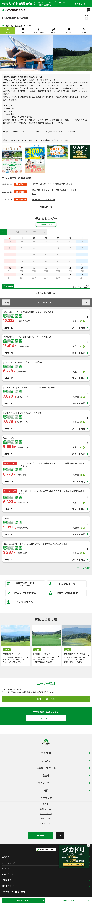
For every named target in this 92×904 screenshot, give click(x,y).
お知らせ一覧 (46, 206)
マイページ (46, 718)
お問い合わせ (7, 874)
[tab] (3, 232)
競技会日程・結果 (25, 583)
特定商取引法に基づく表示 (13, 892)
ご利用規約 (6, 880)
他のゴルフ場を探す (67, 593)
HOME (40, 835)
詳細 (80, 3)
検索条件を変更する (25, 593)
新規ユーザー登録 (46, 699)
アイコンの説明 (83, 568)
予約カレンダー (23, 900)
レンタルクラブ (67, 584)
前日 (7, 302)
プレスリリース (8, 862)
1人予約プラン (25, 602)
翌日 (85, 302)
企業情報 (5, 856)
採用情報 (5, 868)
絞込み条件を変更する (45, 293)
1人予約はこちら (67, 900)
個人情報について (9, 886)
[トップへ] (60, 835)
